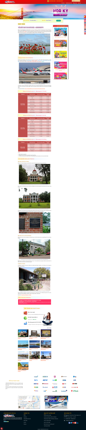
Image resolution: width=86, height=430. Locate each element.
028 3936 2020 (52, 1)
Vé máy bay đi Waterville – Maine (26, 294)
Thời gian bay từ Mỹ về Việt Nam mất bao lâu (51, 418)
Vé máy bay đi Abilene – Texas (60, 48)
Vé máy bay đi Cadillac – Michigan (33, 338)
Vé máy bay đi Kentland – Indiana (33, 360)
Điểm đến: (44, 20)
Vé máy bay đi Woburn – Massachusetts (45, 360)
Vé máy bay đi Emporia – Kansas (22, 338)
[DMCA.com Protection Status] (6, 421)
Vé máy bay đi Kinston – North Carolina (45, 349)
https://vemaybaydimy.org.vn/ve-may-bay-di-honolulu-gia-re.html (35, 88)
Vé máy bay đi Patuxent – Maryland (22, 360)
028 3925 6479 (59, 1)
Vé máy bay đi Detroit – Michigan (60, 58)
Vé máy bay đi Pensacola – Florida (60, 70)
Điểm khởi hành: (26, 20)
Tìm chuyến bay (58, 20)
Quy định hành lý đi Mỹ (47, 415)
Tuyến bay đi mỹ (69, 3)
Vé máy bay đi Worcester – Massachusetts (45, 338)
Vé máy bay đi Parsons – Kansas (22, 371)
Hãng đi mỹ (75, 3)
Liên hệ (79, 3)
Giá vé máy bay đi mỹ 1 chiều (60, 37)
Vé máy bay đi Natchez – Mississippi (22, 349)
